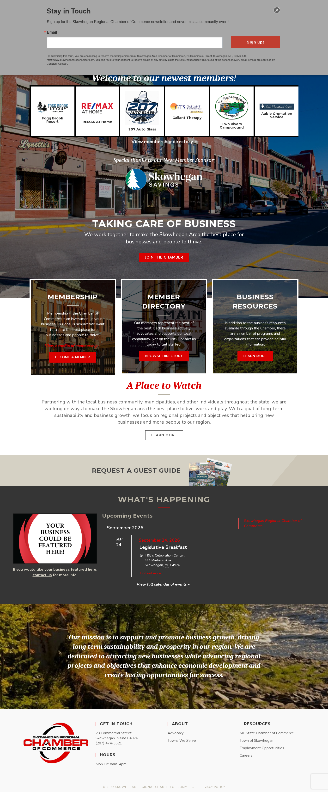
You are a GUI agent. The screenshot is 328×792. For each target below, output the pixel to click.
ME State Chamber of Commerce (267, 733)
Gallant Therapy (186, 118)
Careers (246, 755)
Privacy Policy (212, 787)
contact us (42, 575)
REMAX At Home (97, 122)
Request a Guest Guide (136, 470)
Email (52, 32)
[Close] (277, 10)
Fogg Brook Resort (52, 120)
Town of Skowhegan (256, 740)
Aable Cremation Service (276, 115)
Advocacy (176, 733)
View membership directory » (164, 141)
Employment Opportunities (262, 748)
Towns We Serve (182, 740)
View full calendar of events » (163, 584)
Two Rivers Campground (232, 126)
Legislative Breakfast (163, 547)
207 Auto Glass (142, 129)
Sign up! (255, 42)
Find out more (150, 573)
